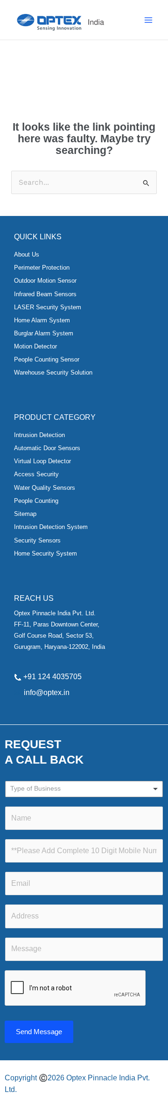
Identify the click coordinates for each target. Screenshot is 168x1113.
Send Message (39, 1032)
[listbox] (84, 789)
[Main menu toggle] (149, 20)
